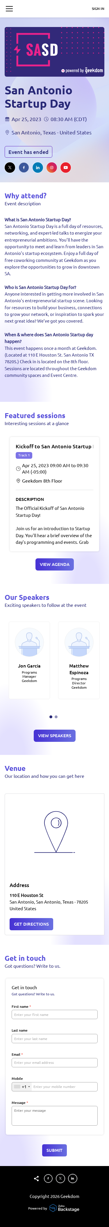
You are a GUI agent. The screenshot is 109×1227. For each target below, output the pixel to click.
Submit (54, 1150)
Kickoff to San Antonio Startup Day (59, 446)
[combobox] (22, 1086)
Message (20, 1102)
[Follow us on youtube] (65, 167)
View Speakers (54, 735)
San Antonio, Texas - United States (52, 132)
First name (21, 1006)
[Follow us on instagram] (52, 167)
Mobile (17, 1078)
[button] (9, 8)
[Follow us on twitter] (10, 167)
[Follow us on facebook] (24, 167)
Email (17, 1054)
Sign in (98, 8)
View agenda (54, 564)
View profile (26, 628)
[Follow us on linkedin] (38, 167)
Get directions (31, 924)
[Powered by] (65, 1208)
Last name (20, 1030)
